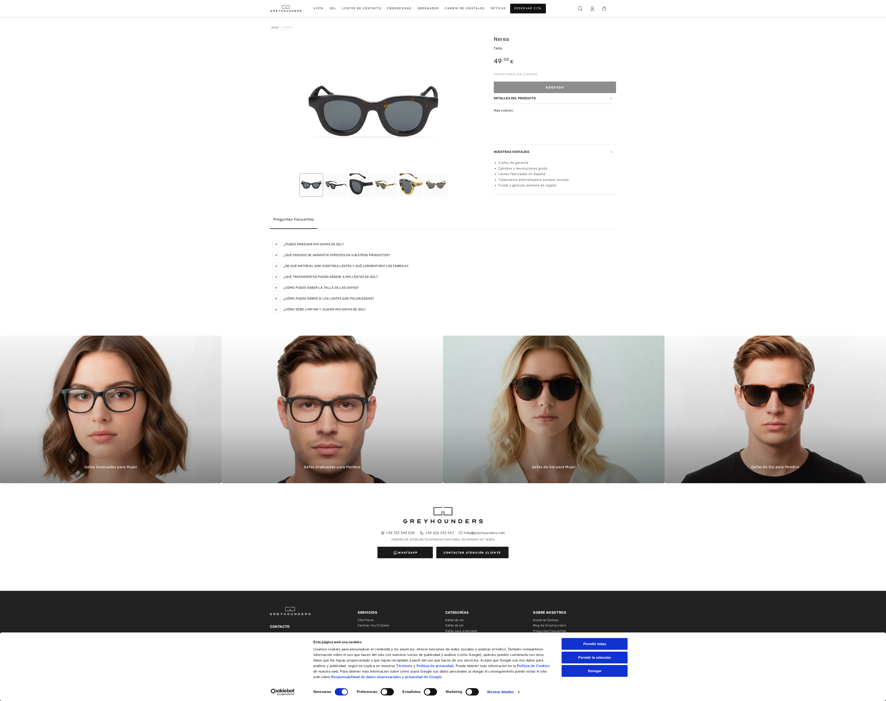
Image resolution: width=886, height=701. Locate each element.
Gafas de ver (454, 620)
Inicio (275, 27)
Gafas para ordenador (461, 631)
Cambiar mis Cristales (373, 625)
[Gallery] (374, 118)
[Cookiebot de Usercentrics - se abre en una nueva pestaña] (283, 692)
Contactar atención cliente (472, 552)
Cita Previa (366, 620)
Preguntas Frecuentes (549, 631)
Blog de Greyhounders (549, 625)
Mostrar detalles (500, 692)
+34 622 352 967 (439, 533)
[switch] (387, 691)
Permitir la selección (594, 657)
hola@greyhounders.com (484, 533)
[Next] (471, 104)
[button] (580, 8)
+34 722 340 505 (400, 533)
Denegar (595, 671)
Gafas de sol (454, 625)
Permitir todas (594, 644)
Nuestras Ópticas (546, 620)
